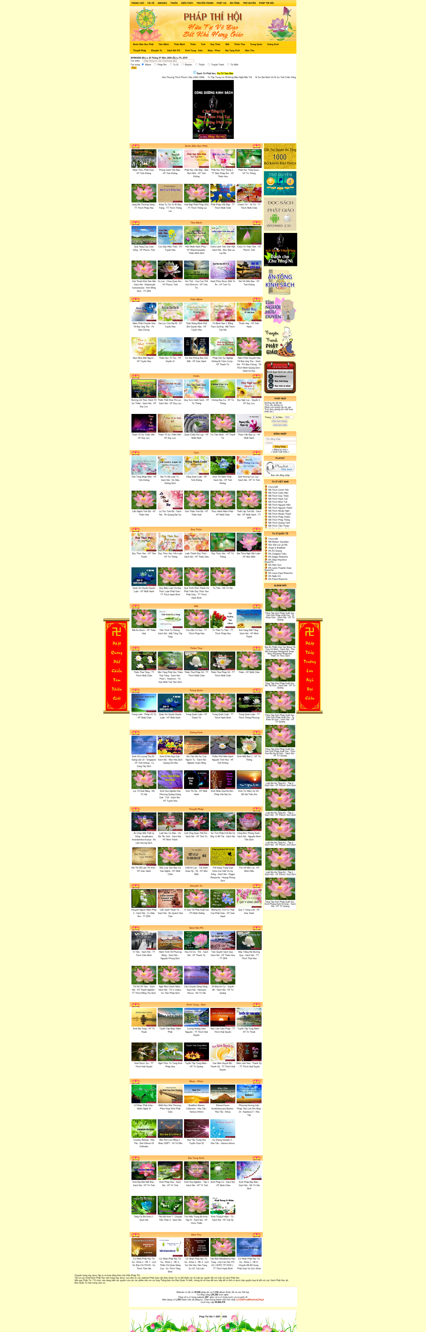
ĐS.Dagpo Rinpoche (278, 557)
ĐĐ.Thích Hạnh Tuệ (278, 499)
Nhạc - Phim (214, 50)
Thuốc (174, 3)
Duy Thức (215, 44)
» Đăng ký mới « (280, 449)
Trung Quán (256, 44)
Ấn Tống (235, 3)
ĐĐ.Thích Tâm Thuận (278, 526)
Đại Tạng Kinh (232, 50)
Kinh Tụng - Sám (194, 50)
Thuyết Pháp (139, 50)
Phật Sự (221, 3)
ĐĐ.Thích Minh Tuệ (277, 502)
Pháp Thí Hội (266, 3)
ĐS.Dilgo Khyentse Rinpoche (276, 561)
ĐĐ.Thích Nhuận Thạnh (279, 514)
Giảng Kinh (273, 44)
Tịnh (203, 44)
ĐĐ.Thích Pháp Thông (279, 520)
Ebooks (162, 3)
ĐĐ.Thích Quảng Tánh (279, 523)
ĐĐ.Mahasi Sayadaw (278, 542)
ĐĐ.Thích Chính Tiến (278, 490)
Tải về (150, 3)
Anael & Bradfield (276, 548)
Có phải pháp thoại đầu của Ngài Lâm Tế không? (269, 77)
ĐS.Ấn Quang (275, 551)
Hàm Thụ (249, 50)
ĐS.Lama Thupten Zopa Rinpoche (278, 569)
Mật (227, 44)
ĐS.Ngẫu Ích (274, 576)
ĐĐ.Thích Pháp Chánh (279, 517)
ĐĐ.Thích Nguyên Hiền (279, 505)
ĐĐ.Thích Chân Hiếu (278, 493)
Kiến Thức (187, 3)
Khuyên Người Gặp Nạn (216, 77)
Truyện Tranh (205, 3)
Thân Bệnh (179, 44)
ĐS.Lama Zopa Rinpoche (280, 573)
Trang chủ (137, 3)
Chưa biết (273, 487)
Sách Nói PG (173, 50)
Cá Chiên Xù (237, 77)
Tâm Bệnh (163, 44)
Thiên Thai (239, 44)
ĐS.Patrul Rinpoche (277, 579)
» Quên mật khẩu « (280, 452)
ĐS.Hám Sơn (274, 565)
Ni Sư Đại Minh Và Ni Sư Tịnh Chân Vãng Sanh (178, 77)
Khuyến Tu (156, 50)
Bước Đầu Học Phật (143, 44)
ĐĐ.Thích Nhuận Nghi (278, 511)
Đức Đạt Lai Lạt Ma (277, 545)
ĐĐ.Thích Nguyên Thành (280, 508)
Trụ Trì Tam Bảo (225, 73)
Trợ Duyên (249, 3)
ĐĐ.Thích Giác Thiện (278, 496)
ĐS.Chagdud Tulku (277, 554)
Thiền (193, 44)
